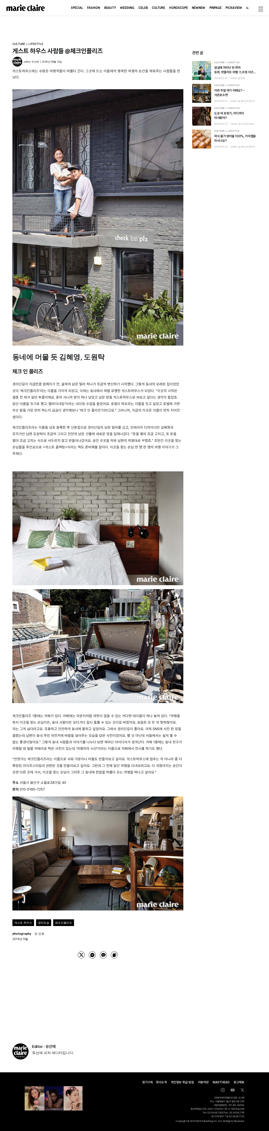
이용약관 (203, 1082)
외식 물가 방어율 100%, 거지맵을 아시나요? (235, 138)
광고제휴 (239, 1082)
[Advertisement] (97, 995)
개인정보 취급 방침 (182, 1082)
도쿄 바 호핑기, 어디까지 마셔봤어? (229, 115)
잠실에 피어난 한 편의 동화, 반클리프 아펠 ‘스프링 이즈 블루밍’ (233, 70)
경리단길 (43, 922)
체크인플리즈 (63, 922)
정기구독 (147, 1082)
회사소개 (161, 1082)
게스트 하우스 (23, 922)
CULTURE (18, 43)
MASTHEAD (221, 1082)
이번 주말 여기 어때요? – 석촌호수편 (229, 93)
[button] (247, 8)
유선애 (35, 61)
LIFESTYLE (36, 43)
